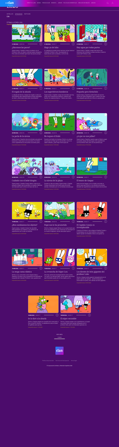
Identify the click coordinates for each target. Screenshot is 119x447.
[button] (5, 3)
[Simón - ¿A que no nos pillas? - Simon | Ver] (92, 129)
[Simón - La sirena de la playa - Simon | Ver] (59, 173)
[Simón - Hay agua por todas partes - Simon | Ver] (92, 40)
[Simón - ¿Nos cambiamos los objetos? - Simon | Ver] (27, 218)
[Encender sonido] (39, 47)
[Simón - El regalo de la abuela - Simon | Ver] (27, 84)
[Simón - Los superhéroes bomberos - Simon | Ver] (59, 84)
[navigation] (61, 3)
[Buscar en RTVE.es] (108, 3)
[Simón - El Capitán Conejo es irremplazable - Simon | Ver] (92, 218)
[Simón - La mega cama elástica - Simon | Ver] (27, 265)
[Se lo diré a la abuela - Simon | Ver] (43, 311)
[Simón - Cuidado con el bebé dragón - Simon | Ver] (27, 173)
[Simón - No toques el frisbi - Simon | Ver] (59, 129)
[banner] (14, 3)
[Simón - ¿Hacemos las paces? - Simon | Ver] (27, 40)
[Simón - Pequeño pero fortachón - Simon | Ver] (92, 84)
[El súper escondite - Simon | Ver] (76, 311)
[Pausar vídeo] (39, 50)
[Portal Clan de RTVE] (10, 3)
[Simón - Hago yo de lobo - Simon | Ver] (59, 40)
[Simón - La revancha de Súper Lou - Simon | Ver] (59, 265)
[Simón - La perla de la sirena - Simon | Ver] (27, 129)
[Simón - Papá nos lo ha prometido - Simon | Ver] (59, 218)
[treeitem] (31, 3)
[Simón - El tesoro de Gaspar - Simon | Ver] (92, 173)
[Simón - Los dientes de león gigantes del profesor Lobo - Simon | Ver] (92, 265)
